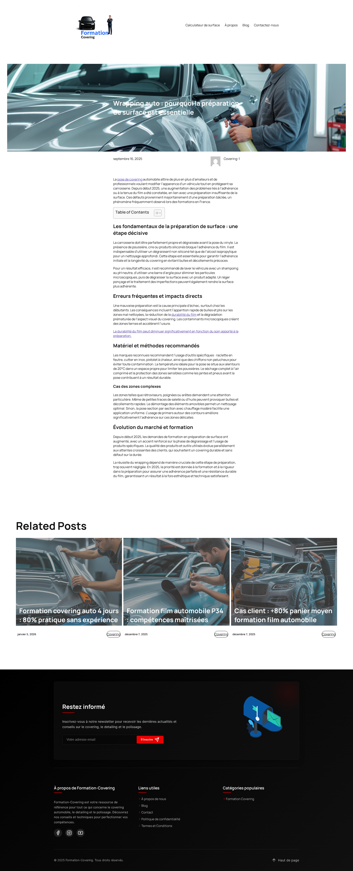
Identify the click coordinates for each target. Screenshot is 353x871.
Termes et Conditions (156, 826)
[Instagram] (69, 833)
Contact (147, 812)
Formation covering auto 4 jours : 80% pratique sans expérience (69, 615)
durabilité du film (184, 314)
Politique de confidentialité (160, 819)
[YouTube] (80, 833)
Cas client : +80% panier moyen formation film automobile (283, 615)
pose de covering (129, 179)
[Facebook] (58, 833)
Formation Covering (240, 799)
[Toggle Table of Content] (156, 212)
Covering (113, 634)
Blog (144, 805)
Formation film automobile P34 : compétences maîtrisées (175, 615)
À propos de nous (153, 799)
